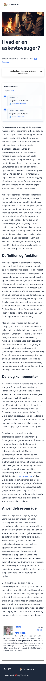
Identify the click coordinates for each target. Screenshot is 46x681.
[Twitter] (40, 630)
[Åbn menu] (40, 4)
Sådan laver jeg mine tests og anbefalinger (23, 72)
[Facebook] (37, 630)
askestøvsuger (25, 476)
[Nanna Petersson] (8, 631)
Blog (12, 90)
